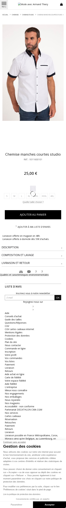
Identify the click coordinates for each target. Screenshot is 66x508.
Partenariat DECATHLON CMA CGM (23, 409)
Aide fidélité (11, 383)
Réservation (11, 419)
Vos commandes (13, 358)
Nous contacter (13, 345)
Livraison (9, 367)
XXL (37, 195)
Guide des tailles (13, 319)
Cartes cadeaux (13, 416)
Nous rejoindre (12, 399)
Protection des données (17, 335)
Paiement (10, 364)
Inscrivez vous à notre (33, 293)
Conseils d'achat (13, 316)
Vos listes (10, 361)
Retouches (10, 422)
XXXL (45, 195)
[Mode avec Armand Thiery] (33, 4)
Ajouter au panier (33, 214)
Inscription (10, 351)
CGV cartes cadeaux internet (19, 329)
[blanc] (33, 188)
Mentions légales (13, 332)
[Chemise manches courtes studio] (33, 72)
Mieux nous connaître (16, 390)
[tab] (33, 247)
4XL (52, 195)
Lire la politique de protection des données (21, 494)
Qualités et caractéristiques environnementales (24, 274)
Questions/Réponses (15, 322)
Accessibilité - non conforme (19, 406)
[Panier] (61, 4)
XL (30, 195)
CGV (7, 325)
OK (57, 297)
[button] (33, 247)
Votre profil (10, 354)
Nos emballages (13, 396)
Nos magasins (12, 403)
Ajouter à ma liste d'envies (34, 226)
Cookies (9, 338)
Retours (9, 371)
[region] (33, 72)
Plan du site (11, 342)
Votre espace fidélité (15, 380)
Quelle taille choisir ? (33, 202)
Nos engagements (14, 393)
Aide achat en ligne (14, 374)
